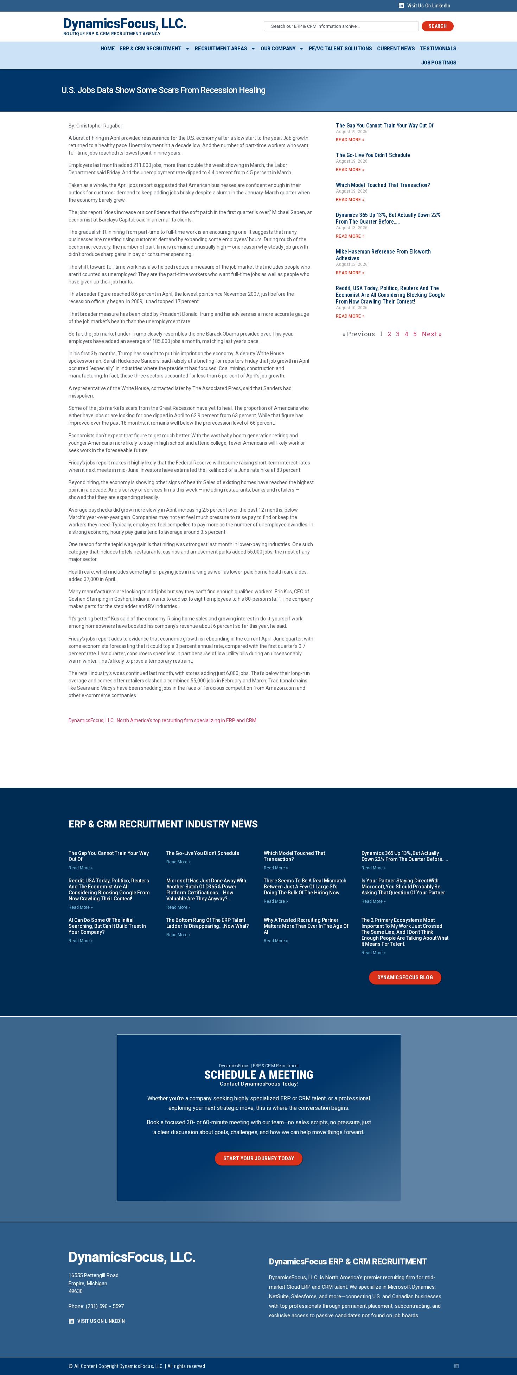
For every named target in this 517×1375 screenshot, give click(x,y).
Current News (396, 48)
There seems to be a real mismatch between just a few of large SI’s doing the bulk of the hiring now (305, 886)
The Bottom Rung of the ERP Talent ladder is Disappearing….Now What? (207, 923)
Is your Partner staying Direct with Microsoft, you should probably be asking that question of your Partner (403, 886)
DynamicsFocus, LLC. (124, 23)
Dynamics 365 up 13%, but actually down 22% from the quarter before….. (388, 218)
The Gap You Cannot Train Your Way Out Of (385, 125)
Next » (431, 334)
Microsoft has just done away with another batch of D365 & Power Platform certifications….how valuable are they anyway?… (206, 889)
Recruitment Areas (221, 48)
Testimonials (438, 48)
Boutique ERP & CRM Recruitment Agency (111, 33)
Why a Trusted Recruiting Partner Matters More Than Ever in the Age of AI (306, 926)
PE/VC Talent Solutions (340, 48)
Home (108, 48)
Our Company (278, 48)
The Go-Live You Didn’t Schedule (373, 155)
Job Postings (439, 62)
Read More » (350, 139)
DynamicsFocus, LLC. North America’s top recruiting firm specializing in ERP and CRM (162, 720)
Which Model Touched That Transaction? (383, 185)
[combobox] (341, 26)
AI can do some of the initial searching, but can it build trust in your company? (107, 926)
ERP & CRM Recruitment (150, 48)
